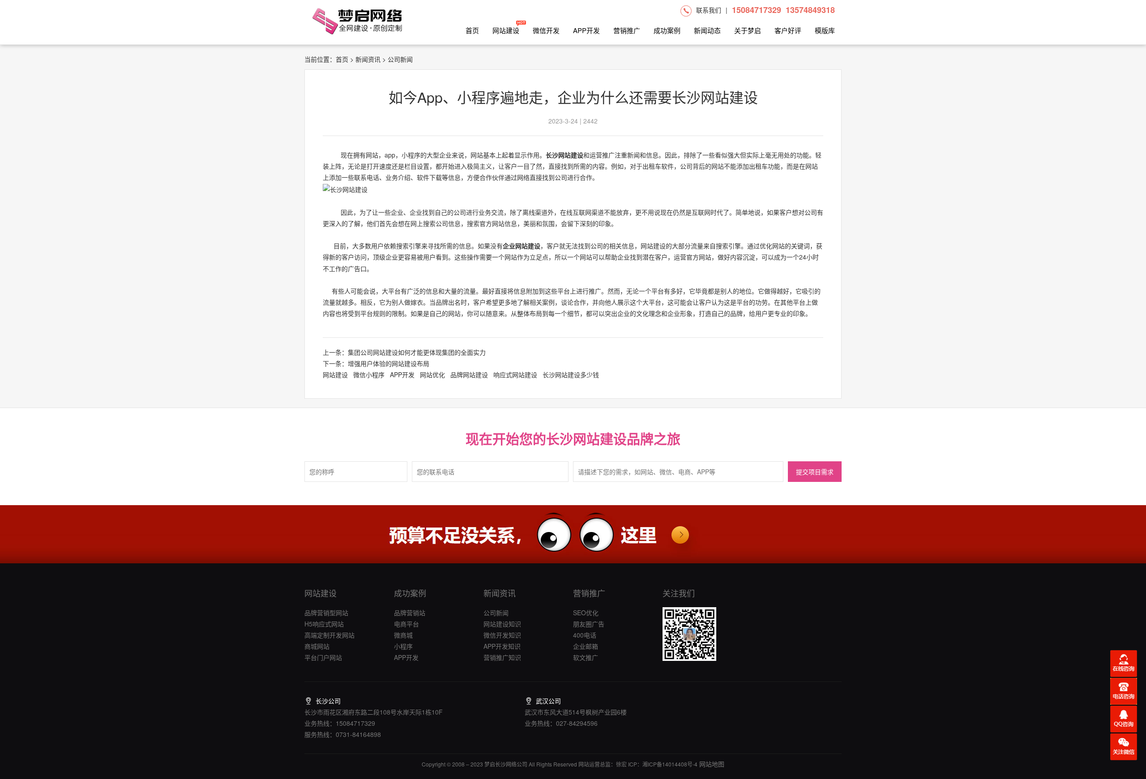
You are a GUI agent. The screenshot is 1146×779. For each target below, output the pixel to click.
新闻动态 (707, 30)
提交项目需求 (815, 472)
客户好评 (787, 30)
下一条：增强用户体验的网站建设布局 (376, 363)
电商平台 (406, 623)
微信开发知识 (502, 634)
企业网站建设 (521, 245)
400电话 (584, 634)
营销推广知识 (502, 657)
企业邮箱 (585, 646)
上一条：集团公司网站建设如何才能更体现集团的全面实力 (404, 352)
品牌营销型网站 (326, 612)
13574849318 (810, 10)
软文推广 (585, 657)
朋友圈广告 (588, 623)
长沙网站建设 (564, 154)
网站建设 (505, 30)
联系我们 (708, 9)
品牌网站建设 (469, 374)
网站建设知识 (502, 623)
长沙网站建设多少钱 (571, 374)
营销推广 (626, 30)
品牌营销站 (409, 612)
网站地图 (710, 763)
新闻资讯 (368, 59)
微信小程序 (369, 374)
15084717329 (756, 10)
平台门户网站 (323, 657)
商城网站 (316, 646)
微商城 (403, 634)
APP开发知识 (502, 646)
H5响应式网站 (324, 623)
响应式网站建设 (515, 374)
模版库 (825, 30)
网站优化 (432, 374)
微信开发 (546, 30)
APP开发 (586, 30)
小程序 (403, 646)
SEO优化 (586, 612)
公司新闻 (496, 612)
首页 (472, 30)
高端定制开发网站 (329, 634)
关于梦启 (747, 30)
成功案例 (667, 30)
